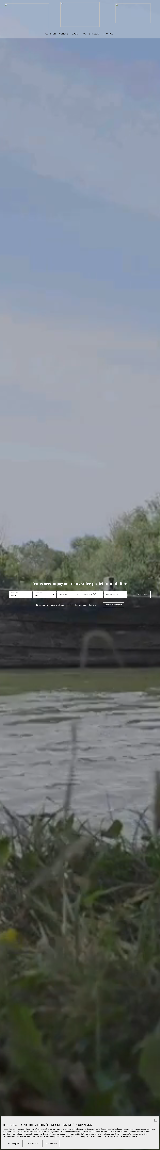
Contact (109, 33)
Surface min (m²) (113, 594)
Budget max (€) (89, 594)
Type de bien (39, 592)
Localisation (64, 594)
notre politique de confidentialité (123, 1136)
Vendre (63, 33)
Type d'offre (14, 592)
